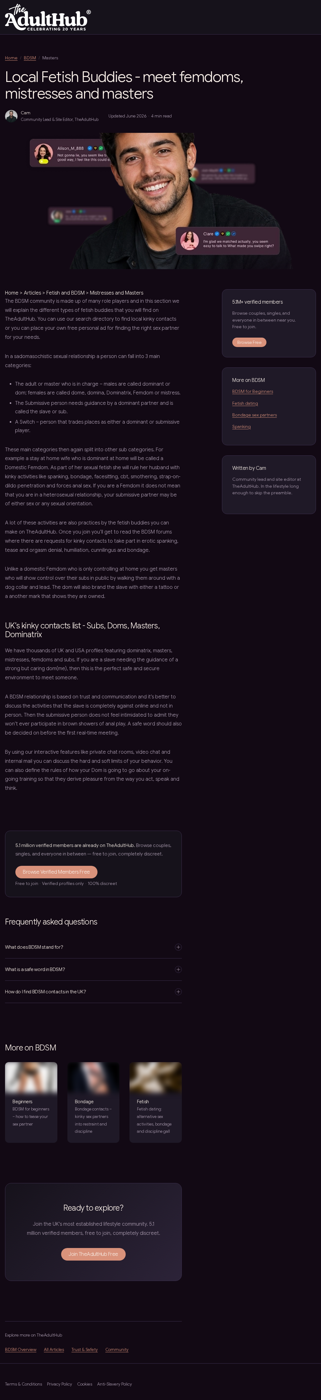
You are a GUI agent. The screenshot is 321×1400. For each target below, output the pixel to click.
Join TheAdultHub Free (93, 1254)
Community (117, 1349)
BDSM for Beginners (252, 391)
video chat (148, 752)
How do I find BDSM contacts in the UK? (45, 992)
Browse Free (249, 342)
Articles (32, 293)
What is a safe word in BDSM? (35, 969)
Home (11, 58)
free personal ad (86, 328)
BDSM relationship (30, 697)
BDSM (30, 58)
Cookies (84, 1384)
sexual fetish (98, 467)
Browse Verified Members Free (56, 872)
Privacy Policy (59, 1384)
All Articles (54, 1349)
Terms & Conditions (23, 1384)
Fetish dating (245, 403)
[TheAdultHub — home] (48, 17)
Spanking (241, 426)
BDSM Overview (20, 1349)
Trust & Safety (84, 1349)
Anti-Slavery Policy (114, 1384)
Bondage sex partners (254, 415)
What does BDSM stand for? (34, 947)
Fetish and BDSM (65, 293)
